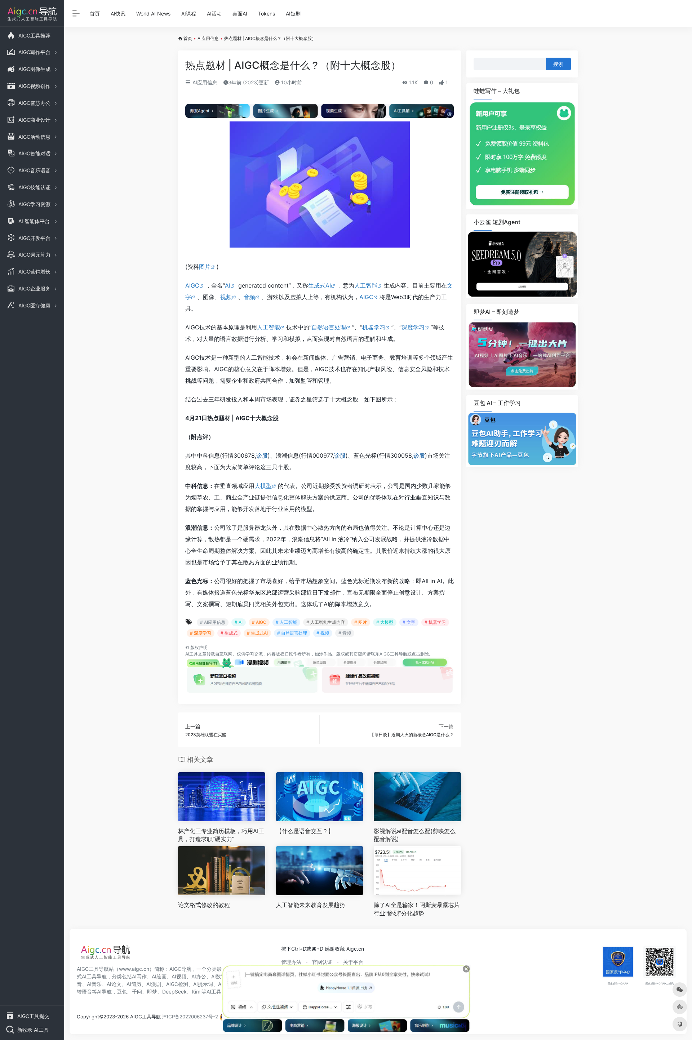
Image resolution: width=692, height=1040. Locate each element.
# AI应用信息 (212, 622)
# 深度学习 (200, 633)
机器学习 (373, 327)
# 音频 (344, 633)
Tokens (266, 13)
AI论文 (114, 984)
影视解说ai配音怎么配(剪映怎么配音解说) (415, 835)
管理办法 (291, 962)
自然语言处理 (328, 327)
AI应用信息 (208, 38)
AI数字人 (221, 976)
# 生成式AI (257, 633)
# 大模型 (384, 622)
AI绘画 (159, 976)
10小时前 (291, 82)
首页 (95, 13)
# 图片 (360, 622)
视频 (226, 297)
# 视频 (322, 633)
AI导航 (104, 991)
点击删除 (420, 654)
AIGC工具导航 (393, 654)
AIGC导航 (180, 969)
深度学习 (413, 327)
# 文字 (409, 622)
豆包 (122, 991)
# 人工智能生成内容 (325, 622)
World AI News (153, 13)
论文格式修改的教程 (204, 904)
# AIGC (259, 622)
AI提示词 (203, 984)
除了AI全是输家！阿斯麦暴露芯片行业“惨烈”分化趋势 (417, 909)
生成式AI (319, 285)
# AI (239, 622)
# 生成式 (229, 633)
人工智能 (365, 285)
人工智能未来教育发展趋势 (310, 904)
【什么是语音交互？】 (305, 831)
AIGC (192, 285)
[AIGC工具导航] (105, 954)
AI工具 (191, 654)
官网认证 (322, 962)
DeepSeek (174, 991)
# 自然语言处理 (292, 633)
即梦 (152, 991)
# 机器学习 (435, 622)
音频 (249, 297)
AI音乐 (94, 984)
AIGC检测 (177, 984)
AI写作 (139, 976)
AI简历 (134, 984)
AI (227, 285)
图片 (204, 266)
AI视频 (179, 976)
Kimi (196, 991)
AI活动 (214, 13)
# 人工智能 (286, 622)
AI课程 (188, 13)
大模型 (263, 485)
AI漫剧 (153, 984)
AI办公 (198, 976)
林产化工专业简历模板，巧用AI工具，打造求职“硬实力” (221, 835)
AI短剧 (293, 13)
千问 (137, 991)
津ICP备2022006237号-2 (190, 1016)
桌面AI (239, 13)
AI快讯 (118, 13)
